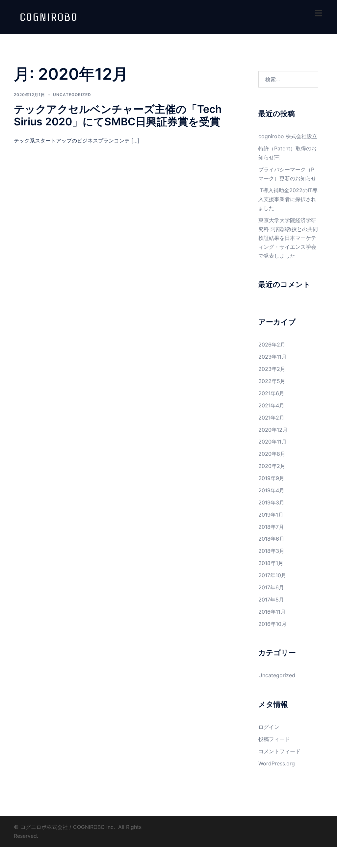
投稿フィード (274, 739)
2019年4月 (271, 490)
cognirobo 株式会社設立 (287, 136)
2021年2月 (271, 417)
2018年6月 (271, 538)
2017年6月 (271, 587)
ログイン (268, 727)
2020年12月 (273, 429)
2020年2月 (271, 466)
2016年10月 (272, 624)
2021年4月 (271, 405)
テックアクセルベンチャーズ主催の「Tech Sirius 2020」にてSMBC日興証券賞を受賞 (118, 115)
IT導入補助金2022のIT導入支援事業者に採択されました (288, 199)
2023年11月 (272, 356)
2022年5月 (271, 381)
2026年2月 (271, 344)
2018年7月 (271, 527)
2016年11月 (272, 611)
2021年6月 (271, 393)
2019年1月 (270, 514)
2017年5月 (271, 599)
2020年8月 (271, 453)
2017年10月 (272, 575)
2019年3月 (271, 502)
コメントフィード (279, 751)
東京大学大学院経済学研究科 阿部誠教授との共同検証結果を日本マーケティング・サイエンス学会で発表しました (288, 238)
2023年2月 (271, 369)
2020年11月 (272, 441)
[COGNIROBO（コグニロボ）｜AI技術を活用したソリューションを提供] (48, 16)
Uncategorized (72, 94)
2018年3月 (271, 551)
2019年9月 (271, 478)
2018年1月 (270, 563)
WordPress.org (276, 763)
